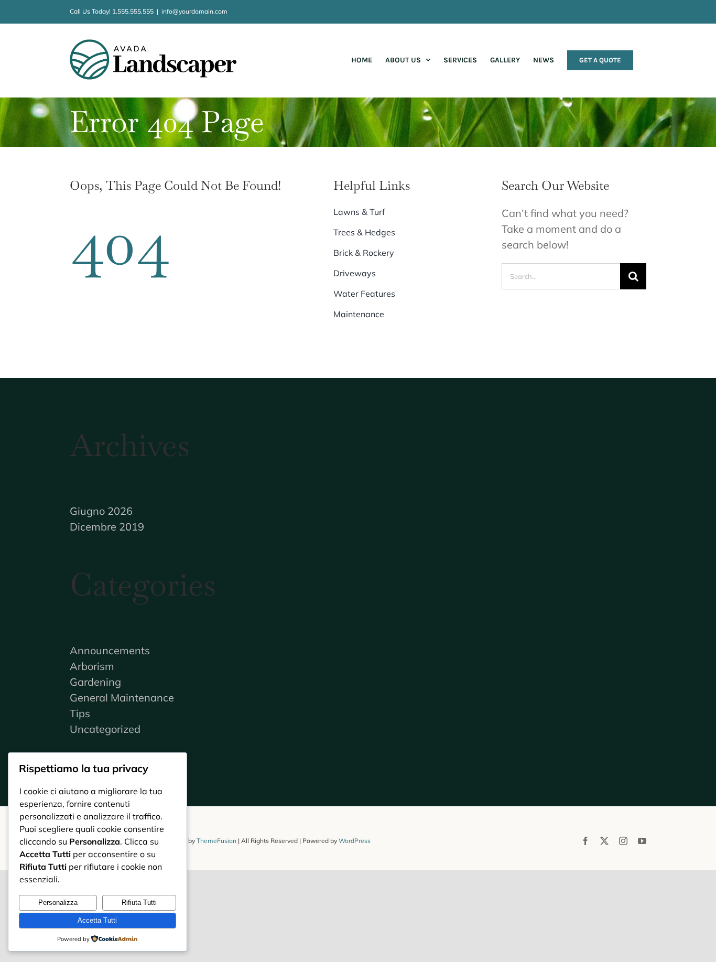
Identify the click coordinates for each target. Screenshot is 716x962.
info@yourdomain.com (194, 11)
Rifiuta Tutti (139, 902)
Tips (80, 713)
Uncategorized (105, 729)
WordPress (355, 841)
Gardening (95, 681)
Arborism (92, 666)
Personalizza (58, 902)
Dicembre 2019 (107, 526)
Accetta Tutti (97, 920)
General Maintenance (122, 697)
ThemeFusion (216, 841)
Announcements (110, 650)
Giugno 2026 (101, 510)
